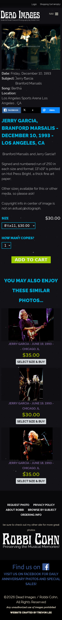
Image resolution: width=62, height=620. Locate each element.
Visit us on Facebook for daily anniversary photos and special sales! (31, 579)
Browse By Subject (42, 509)
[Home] (20, 15)
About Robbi (15, 509)
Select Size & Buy (31, 362)
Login (34, 4)
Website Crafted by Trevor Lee (31, 612)
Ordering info (31, 514)
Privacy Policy (44, 505)
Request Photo (18, 505)
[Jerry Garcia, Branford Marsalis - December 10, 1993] (31, 68)
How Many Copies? (18, 238)
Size (5, 218)
